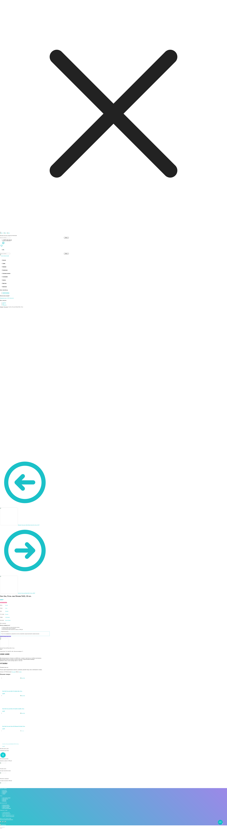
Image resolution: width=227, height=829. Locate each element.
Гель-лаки (6, 306)
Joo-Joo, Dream (7, 620)
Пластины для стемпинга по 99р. (113, 228)
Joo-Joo (6, 605)
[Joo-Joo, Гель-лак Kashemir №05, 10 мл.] (26, 736)
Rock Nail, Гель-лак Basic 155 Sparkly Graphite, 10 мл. (13, 708)
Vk (3, 303)
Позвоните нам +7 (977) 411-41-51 (7, 298)
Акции (3, 793)
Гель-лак (6, 614)
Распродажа (4, 791)
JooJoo (20, 671)
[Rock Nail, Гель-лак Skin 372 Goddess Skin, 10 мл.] (26, 683)
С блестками (7, 617)
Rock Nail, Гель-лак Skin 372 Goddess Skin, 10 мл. (12, 691)
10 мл (6, 608)
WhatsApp (4, 304)
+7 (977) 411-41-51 (7, 240)
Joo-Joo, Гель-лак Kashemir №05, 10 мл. (10, 743)
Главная (1, 306)
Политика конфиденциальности (6, 819)
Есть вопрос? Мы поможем (5, 636)
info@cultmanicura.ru (6, 813)
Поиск (66, 237)
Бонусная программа (6, 808)
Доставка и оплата (6, 806)
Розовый (6, 611)
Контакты (4, 801)
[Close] (0, 637)
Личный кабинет (5, 292)
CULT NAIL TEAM (6, 797)
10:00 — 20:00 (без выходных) (8, 816)
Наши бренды (5, 798)
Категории (4, 790)
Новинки (4, 792)
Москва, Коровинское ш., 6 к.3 (8, 815)
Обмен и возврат (5, 807)
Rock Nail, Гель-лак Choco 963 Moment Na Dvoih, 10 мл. (13, 726)
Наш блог (4, 799)
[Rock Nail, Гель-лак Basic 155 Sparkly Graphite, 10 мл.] (26, 701)
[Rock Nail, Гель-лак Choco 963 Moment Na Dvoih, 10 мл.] (26, 718)
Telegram (4, 302)
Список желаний (5, 293)
